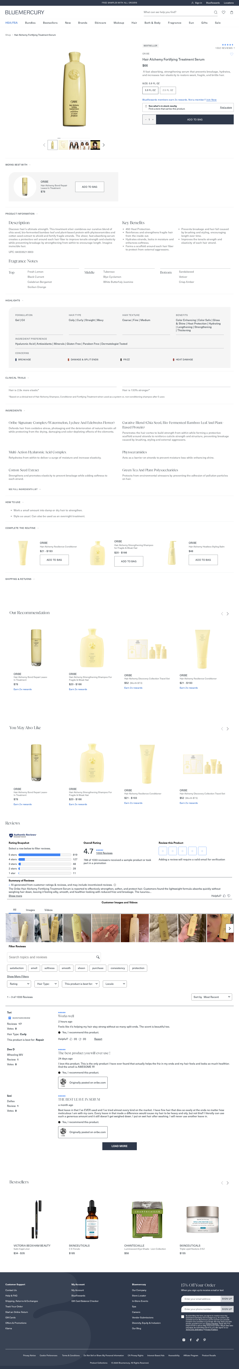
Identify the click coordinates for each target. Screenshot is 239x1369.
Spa (134, 1306)
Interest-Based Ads (155, 1355)
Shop (8, 35)
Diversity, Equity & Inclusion (146, 1322)
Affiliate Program (190, 1355)
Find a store (226, 107)
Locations (229, 2)
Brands (82, 22)
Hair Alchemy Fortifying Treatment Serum (35, 35)
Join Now (211, 99)
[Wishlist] (224, 12)
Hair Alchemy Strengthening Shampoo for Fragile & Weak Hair (133, 546)
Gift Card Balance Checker (85, 1301)
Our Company (139, 1290)
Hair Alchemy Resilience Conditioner (58, 546)
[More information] (233, 48)
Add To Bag (54, 559)
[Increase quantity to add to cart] (154, 119)
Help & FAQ (11, 1295)
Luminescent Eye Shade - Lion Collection (145, 1249)
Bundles (30, 22)
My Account (77, 1290)
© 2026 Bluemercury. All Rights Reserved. (130, 1363)
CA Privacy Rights (135, 1355)
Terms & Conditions (71, 1355)
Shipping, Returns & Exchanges (21, 1301)
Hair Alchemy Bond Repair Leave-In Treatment (54, 187)
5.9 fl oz (150, 90)
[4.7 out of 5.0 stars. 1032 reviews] (228, 45)
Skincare (100, 22)
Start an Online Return (16, 1312)
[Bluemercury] (24, 12)
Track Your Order (14, 1306)
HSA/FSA (11, 22)
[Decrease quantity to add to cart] (145, 119)
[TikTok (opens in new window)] (197, 1338)
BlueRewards (213, 2)
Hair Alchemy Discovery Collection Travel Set (147, 678)
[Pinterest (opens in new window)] (204, 1338)
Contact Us (11, 1290)
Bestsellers (50, 22)
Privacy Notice (29, 1355)
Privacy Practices (212, 1324)
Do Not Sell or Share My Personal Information (104, 1355)
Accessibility (174, 1355)
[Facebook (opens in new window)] (190, 1338)
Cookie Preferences (48, 1355)
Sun (191, 22)
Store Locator (139, 1295)
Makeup (119, 22)
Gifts (204, 22)
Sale (218, 22)
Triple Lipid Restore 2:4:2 (192, 1249)
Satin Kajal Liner (22, 1249)
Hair (134, 22)
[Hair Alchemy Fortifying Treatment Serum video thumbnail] (95, 145)
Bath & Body (153, 22)
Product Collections (98, 1363)
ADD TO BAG (90, 186)
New (68, 22)
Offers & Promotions (16, 1322)
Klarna (8, 1328)
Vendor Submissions (143, 1317)
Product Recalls (209, 1355)
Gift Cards (10, 1317)
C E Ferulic (74, 1249)
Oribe (146, 53)
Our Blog (136, 1328)
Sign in (198, 2)
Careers (136, 1312)
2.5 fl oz (168, 90)
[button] (232, 12)
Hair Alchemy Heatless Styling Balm (207, 546)
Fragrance (175, 22)
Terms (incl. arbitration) (194, 1330)
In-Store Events (140, 1301)
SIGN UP (227, 1298)
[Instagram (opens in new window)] (183, 1338)
